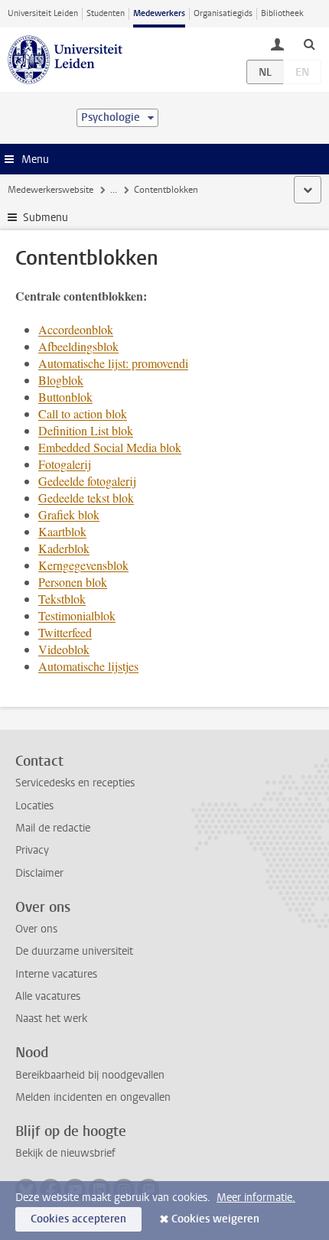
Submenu (45, 217)
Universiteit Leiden (43, 13)
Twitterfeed (65, 632)
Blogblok (60, 380)
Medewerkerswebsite (50, 190)
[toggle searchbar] (309, 43)
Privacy (32, 850)
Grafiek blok (68, 514)
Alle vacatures (47, 996)
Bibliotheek (282, 13)
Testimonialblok (77, 615)
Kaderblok (64, 548)
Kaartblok (62, 531)
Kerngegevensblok (83, 565)
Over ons (36, 929)
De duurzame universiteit (74, 951)
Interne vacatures (56, 974)
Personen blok (72, 582)
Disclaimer (39, 873)
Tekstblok (62, 599)
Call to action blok (82, 413)
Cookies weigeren (215, 1219)
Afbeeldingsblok (78, 346)
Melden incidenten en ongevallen (93, 1097)
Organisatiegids (223, 13)
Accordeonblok (75, 329)
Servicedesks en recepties (75, 783)
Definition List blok (85, 430)
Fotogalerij (64, 464)
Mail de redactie (52, 828)
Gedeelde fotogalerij (87, 481)
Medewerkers (159, 13)
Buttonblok (65, 397)
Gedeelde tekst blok (86, 498)
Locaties (34, 806)
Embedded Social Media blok (109, 447)
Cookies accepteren (78, 1219)
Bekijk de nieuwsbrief (65, 1153)
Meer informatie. (256, 1197)
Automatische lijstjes (88, 666)
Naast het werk (51, 1018)
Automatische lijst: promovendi (113, 363)
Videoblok (64, 649)
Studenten (105, 13)
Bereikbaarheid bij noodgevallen (89, 1075)
